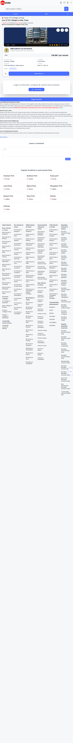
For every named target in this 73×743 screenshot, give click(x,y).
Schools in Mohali (40, 354)
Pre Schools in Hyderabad (18, 244)
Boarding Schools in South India (65, 338)
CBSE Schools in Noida (30, 235)
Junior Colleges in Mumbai (7, 306)
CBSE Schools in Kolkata (30, 253)
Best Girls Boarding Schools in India (65, 367)
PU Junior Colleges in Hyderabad (5, 316)
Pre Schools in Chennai (18, 248)
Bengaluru (52, 307)
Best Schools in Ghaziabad (6, 288)
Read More (3, 137)
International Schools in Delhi (42, 267)
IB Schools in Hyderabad (29, 307)
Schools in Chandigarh (41, 358)
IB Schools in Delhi (29, 321)
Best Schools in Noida (6, 246)
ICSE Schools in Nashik (53, 280)
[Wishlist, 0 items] (64, 2)
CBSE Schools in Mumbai (30, 239)
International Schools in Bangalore (41, 233)
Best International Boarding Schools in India (65, 386)
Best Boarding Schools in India (65, 362)
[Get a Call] (6, 74)
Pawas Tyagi (18, 23)
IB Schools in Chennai (29, 339)
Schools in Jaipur (42, 338)
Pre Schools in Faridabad (18, 271)
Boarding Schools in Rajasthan (64, 276)
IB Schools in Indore (29, 353)
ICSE (19, 107)
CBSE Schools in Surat (30, 280)
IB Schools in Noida (29, 303)
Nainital (51, 313)
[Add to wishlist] (58, 30)
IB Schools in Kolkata (29, 312)
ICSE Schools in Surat (53, 285)
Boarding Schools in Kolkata (64, 251)
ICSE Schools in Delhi (53, 276)
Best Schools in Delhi (6, 251)
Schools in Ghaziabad (41, 326)
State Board (24, 107)
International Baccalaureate (50, 107)
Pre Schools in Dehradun (18, 258)
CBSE (16, 107)
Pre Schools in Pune (18, 262)
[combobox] (34, 9)
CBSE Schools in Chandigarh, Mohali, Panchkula (30, 292)
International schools (34, 107)
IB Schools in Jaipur (29, 335)
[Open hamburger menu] (71, 2)
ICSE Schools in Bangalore (53, 267)
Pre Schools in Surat (18, 299)
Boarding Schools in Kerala (66, 301)
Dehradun (52, 319)
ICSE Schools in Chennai (53, 290)
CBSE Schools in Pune (30, 258)
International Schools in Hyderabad (41, 245)
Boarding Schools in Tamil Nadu (65, 233)
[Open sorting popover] (67, 14)
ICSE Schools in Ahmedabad (53, 271)
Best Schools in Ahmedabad (6, 274)
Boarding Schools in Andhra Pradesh (65, 306)
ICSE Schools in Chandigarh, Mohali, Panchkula (53, 296)
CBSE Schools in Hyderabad (30, 244)
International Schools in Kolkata (41, 257)
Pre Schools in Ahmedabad (18, 294)
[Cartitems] (67, 2)
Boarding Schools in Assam (64, 239)
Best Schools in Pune (6, 269)
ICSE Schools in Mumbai (53, 239)
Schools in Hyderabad (41, 296)
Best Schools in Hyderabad (6, 260)
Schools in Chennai (40, 300)
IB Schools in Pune (29, 330)
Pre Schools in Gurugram (18, 267)
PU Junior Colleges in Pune (6, 311)
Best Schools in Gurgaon (6, 242)
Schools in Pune (42, 313)
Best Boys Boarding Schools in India (65, 373)
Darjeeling (52, 325)
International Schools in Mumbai (41, 239)
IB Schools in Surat (29, 358)
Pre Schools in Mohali (18, 308)
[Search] (66, 9)
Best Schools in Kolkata (6, 265)
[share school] (62, 30)
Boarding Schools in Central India (64, 344)
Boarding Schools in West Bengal (65, 289)
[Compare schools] (70, 371)
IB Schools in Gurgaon (29, 317)
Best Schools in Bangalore (6, 233)
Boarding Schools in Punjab (64, 318)
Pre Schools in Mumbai (18, 239)
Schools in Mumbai (40, 291)
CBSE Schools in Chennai (30, 248)
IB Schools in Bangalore (29, 344)
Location (15, 14)
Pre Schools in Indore (18, 303)
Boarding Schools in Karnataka (64, 270)
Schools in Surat (42, 345)
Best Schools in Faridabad (6, 283)
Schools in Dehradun (40, 309)
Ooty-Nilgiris (52, 322)
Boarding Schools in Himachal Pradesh (64, 283)
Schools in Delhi (42, 288)
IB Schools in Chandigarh (29, 362)
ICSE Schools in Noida (53, 244)
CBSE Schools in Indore (30, 285)
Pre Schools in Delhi (18, 235)
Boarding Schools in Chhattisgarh (64, 245)
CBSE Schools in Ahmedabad (30, 276)
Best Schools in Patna (6, 292)
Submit (68, 159)
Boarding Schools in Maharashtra (64, 263)
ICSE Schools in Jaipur (53, 258)
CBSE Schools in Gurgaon (30, 267)
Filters (46, 14)
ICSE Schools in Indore (53, 262)
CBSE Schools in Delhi (30, 262)
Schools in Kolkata (40, 305)
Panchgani (52, 316)
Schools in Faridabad (40, 322)
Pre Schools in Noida (18, 280)
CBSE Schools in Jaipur (30, 271)
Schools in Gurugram (40, 317)
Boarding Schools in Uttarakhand (64, 295)
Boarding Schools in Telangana (64, 312)
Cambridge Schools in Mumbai (5, 327)
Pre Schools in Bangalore (18, 230)
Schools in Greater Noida (41, 334)
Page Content (36, 99)
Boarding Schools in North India (65, 332)
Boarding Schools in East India (65, 350)
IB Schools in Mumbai (29, 326)
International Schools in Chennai (41, 251)
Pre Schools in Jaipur (18, 290)
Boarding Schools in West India (65, 356)
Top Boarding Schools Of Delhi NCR (65, 393)
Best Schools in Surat (6, 279)
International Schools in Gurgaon (41, 273)
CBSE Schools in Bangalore (30, 230)
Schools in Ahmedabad (41, 341)
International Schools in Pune (42, 262)
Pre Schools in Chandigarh (18, 312)
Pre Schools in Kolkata (18, 253)
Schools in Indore (40, 349)
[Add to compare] (66, 30)
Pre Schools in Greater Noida (18, 285)
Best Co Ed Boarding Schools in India (65, 379)
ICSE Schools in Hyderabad (53, 253)
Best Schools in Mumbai (6, 237)
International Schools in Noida (42, 278)
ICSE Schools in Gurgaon (53, 235)
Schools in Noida (42, 330)
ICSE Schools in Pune (53, 248)
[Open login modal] (61, 2)
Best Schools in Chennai (6, 256)
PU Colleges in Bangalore (6, 301)
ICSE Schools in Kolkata (53, 230)
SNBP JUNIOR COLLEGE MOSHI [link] (21, 49)
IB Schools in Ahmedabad (29, 349)
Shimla (51, 310)
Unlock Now (37, 89)
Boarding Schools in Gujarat (64, 257)
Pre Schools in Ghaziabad (18, 276)
